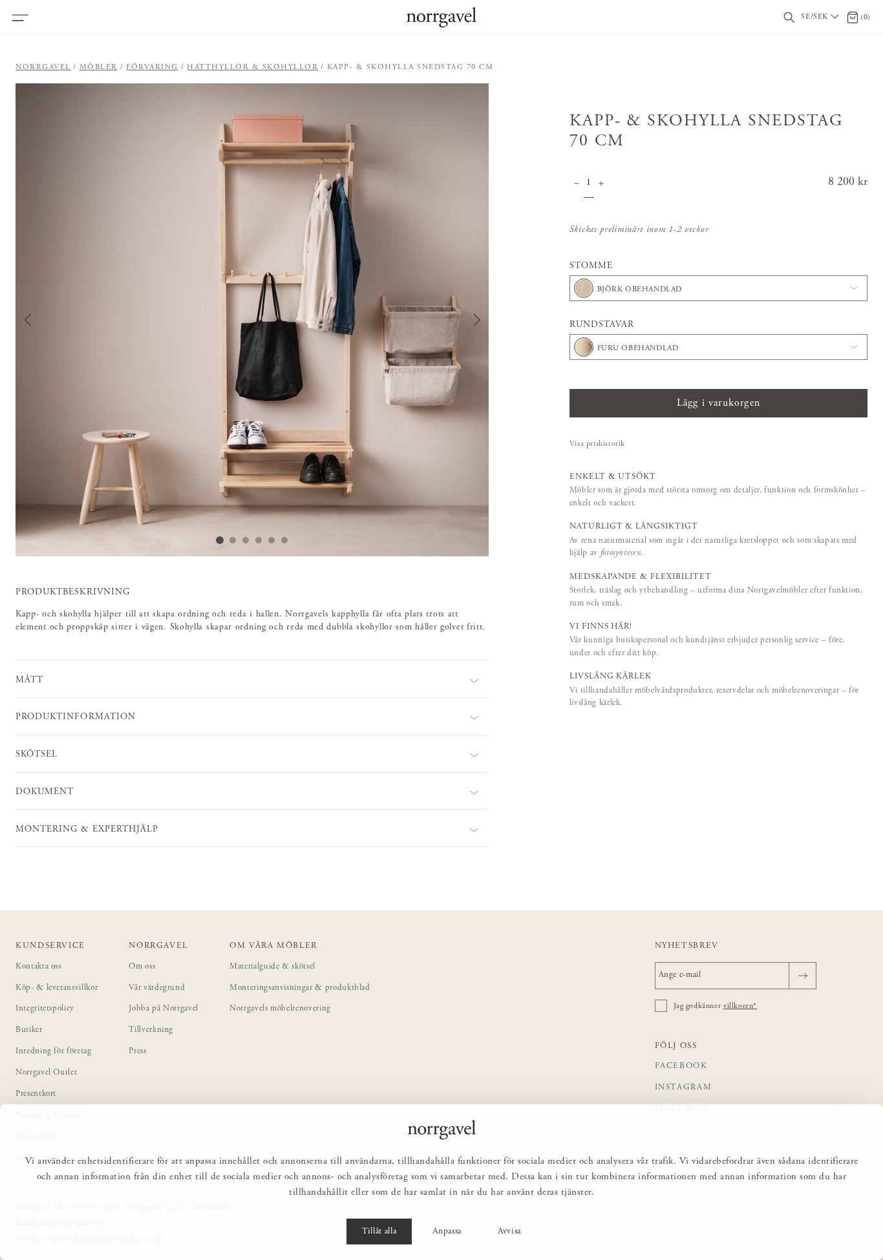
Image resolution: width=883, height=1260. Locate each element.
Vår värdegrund (157, 988)
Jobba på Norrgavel (163, 1009)
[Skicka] (802, 975)
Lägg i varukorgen (718, 403)
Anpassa (447, 1231)
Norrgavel (43, 67)
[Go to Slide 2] (232, 540)
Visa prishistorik (597, 444)
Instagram (683, 1088)
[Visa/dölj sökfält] (789, 18)
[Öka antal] (601, 185)
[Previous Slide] (28, 320)
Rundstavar (602, 325)
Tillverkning (151, 1030)
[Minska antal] (576, 185)
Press (137, 1051)
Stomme (591, 266)
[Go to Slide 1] (220, 540)
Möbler (99, 67)
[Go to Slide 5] (271, 540)
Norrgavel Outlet (46, 1073)
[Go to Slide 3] (245, 540)
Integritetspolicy (45, 1009)
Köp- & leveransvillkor (57, 988)
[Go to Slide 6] (284, 540)
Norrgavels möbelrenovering (280, 1009)
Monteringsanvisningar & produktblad (299, 988)
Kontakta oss (38, 967)
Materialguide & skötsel (272, 967)
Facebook (681, 1066)
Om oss (142, 967)
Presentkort (36, 1094)
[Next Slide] (477, 320)
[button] (252, 319)
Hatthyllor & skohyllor (252, 67)
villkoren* (740, 1006)
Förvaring (152, 67)
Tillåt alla (379, 1231)
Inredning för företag (54, 1051)
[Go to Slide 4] (258, 540)
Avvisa (509, 1231)
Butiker (29, 1030)
